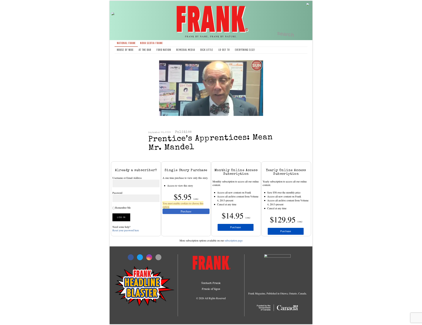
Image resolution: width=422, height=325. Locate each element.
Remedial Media (185, 50)
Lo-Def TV (224, 50)
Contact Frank (211, 283)
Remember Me (123, 207)
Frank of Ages (211, 289)
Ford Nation (163, 50)
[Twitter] (296, 50)
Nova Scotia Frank (151, 43)
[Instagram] (300, 50)
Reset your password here (125, 230)
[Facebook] (291, 50)
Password (117, 192)
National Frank (126, 43)
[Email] (305, 50)
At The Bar (145, 50)
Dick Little (206, 50)
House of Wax (125, 50)
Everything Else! (245, 50)
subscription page (234, 240)
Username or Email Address (127, 178)
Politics (183, 132)
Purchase (186, 211)
